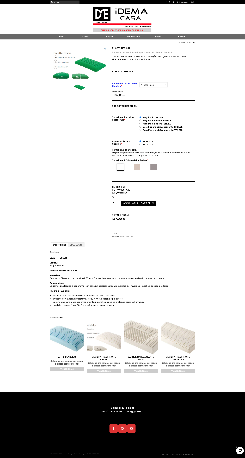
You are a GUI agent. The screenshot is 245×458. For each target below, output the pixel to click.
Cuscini (122, 236)
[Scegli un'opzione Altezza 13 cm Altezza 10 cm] (153, 84)
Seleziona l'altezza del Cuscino (124, 84)
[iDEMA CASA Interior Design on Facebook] (113, 428)
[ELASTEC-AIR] (79, 87)
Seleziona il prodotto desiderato (123, 118)
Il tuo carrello (186, 2)
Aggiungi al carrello (138, 203)
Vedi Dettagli (67, 369)
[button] (105, 49)
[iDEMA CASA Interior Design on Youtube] (131, 428)
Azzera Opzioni (117, 91)
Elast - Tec (191, 42)
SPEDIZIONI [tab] (76, 245)
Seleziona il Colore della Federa (130, 160)
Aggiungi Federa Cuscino (121, 142)
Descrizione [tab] (59, 245)
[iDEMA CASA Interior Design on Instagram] (122, 428)
